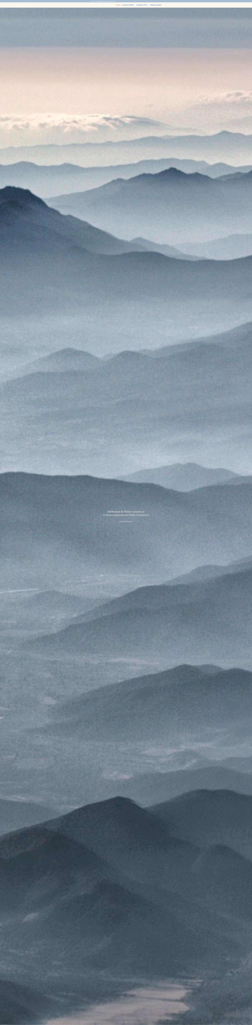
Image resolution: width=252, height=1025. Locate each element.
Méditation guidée (155, 5)
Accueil (118, 5)
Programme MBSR (127, 5)
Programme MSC (141, 5)
